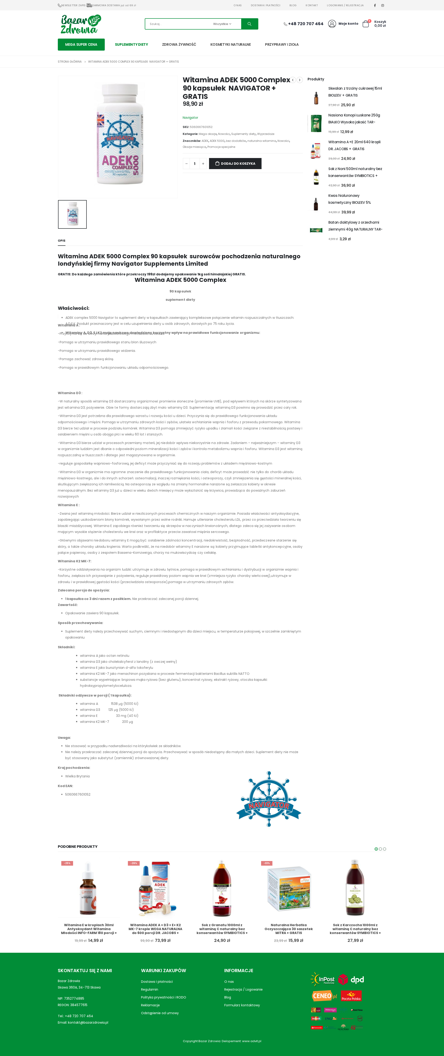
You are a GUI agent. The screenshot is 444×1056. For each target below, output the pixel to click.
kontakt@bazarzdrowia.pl (88, 1022)
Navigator (190, 117)
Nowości (224, 134)
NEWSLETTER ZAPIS (73, 5)
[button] (376, 849)
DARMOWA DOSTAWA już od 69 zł (114, 5)
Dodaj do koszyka (238, 163)
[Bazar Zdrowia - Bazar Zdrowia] (81, 24)
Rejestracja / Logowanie (243, 989)
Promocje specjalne (221, 147)
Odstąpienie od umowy (160, 1013)
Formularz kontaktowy (242, 1005)
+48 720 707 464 (79, 1016)
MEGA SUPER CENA (81, 44)
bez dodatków (236, 141)
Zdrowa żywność (179, 44)
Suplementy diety (131, 44)
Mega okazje (208, 134)
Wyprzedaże (265, 134)
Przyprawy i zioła (282, 44)
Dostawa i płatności (265, 5)
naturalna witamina (261, 141)
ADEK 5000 (217, 141)
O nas (238, 5)
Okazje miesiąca (194, 147)
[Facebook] (375, 5)
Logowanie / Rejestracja (345, 5)
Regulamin (149, 989)
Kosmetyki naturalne (230, 44)
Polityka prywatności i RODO (163, 997)
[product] (316, 96)
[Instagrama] (382, 5)
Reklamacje (150, 1005)
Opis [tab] (61, 240)
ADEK (205, 141)
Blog (293, 5)
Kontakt (312, 5)
